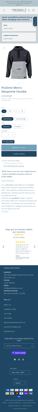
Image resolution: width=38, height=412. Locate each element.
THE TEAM (7, 314)
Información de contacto (20, 408)
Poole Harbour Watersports (17, 400)
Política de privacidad (29, 402)
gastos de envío (19, 98)
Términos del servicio (14, 405)
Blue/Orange (21, 119)
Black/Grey (7, 119)
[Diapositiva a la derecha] (23, 83)
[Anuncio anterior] (3, 3)
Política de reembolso (15, 402)
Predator (18, 127)
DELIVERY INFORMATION (12, 327)
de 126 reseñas (18, 237)
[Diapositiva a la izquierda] (15, 83)
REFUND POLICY (9, 331)
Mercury (7, 127)
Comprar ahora (19, 154)
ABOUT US (7, 305)
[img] (19, 234)
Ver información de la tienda (14, 166)
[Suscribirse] (32, 345)
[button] (4, 10)
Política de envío (27, 405)
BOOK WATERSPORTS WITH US (14, 322)
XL (22, 111)
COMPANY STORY (10, 309)
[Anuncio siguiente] (34, 3)
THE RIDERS (8, 318)
